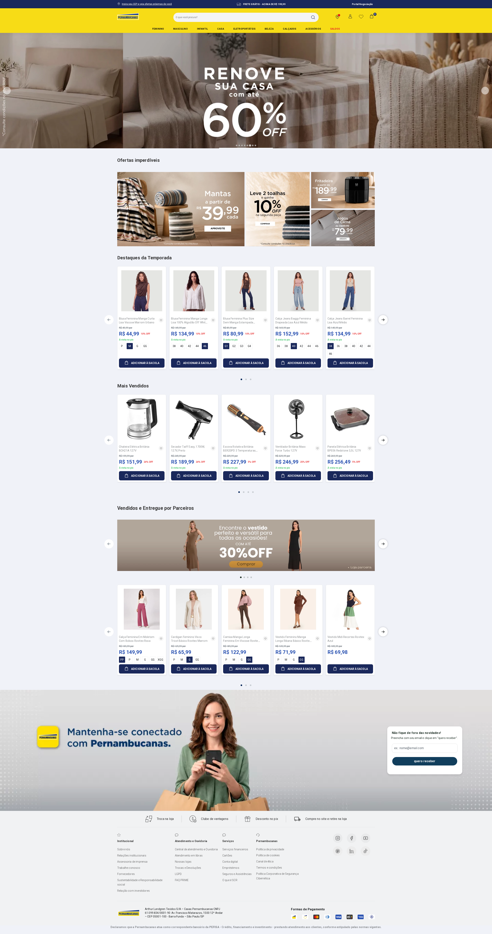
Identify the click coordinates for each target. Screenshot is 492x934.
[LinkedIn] (351, 851)
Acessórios (313, 29)
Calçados (289, 29)
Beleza (269, 29)
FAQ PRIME (182, 880)
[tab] (236, 145)
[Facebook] (351, 838)
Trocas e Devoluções (188, 867)
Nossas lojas (183, 861)
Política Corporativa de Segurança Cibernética (277, 876)
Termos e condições (269, 867)
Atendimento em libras (189, 855)
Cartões (227, 855)
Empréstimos (230, 867)
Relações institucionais (131, 855)
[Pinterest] (337, 851)
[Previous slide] (7, 90)
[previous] (109, 319)
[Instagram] (337, 838)
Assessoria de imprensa (132, 861)
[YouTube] (365, 838)
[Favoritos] (361, 17)
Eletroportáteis (244, 29)
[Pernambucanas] (128, 16)
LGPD (178, 874)
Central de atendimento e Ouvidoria (196, 849)
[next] (383, 319)
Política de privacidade (270, 849)
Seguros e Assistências (237, 874)
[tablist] (246, 377)
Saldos (335, 29)
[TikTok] (365, 851)
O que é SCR (229, 880)
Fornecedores (126, 874)
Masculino (180, 29)
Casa (220, 29)
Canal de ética (264, 861)
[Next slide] (485, 90)
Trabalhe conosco (128, 867)
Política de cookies (268, 855)
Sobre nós (123, 849)
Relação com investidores (133, 890)
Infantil (202, 29)
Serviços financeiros (235, 849)
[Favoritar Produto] (161, 320)
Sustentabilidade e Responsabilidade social (140, 882)
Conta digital (230, 861)
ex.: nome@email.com (409, 748)
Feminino (158, 29)
